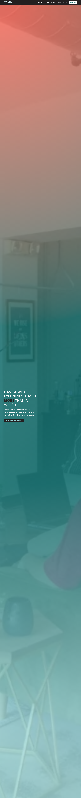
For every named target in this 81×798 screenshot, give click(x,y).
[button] (41, 2)
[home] (8, 2)
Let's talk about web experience (14, 420)
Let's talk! (73, 2)
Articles (47, 2)
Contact (59, 2)
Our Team (53, 2)
